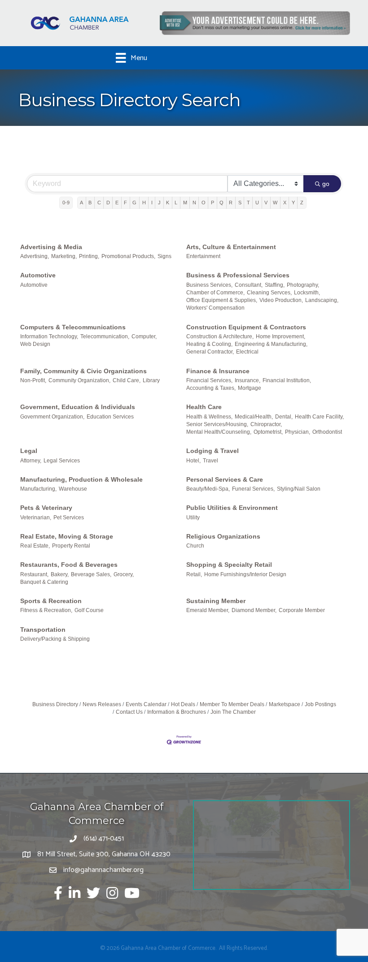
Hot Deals (183, 704)
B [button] (90, 202)
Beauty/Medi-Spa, (208, 489)
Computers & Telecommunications (73, 327)
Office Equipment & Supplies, (221, 300)
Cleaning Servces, (269, 292)
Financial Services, (209, 380)
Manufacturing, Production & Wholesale (81, 479)
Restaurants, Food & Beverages (69, 564)
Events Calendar (146, 704)
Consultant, (249, 285)
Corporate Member (302, 610)
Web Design (35, 344)
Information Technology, (49, 336)
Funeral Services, (253, 489)
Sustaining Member (215, 600)
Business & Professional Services (237, 275)
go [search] (325, 183)
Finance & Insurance (218, 371)
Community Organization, (79, 380)
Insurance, (247, 380)
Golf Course (89, 610)
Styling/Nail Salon (298, 489)
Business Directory (55, 704)
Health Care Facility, (319, 417)
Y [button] (293, 202)
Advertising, (34, 256)
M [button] (185, 202)
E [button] (116, 202)
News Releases (102, 704)
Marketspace (284, 704)
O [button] (204, 202)
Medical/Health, (254, 417)
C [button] (99, 202)
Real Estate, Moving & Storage (66, 536)
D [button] (108, 202)
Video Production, (281, 300)
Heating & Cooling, (209, 344)
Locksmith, (307, 292)
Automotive (38, 275)
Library (151, 380)
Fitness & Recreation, (46, 610)
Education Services (110, 417)
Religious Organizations (223, 536)
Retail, (194, 574)
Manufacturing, (38, 489)
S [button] (239, 202)
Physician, (297, 432)
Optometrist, (268, 432)
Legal (28, 450)
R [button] (230, 202)
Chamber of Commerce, (215, 292)
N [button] (194, 202)
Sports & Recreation (51, 600)
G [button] (134, 202)
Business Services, (209, 285)
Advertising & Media (51, 246)
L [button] (176, 202)
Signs (164, 256)
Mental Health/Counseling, (218, 432)
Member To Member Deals (232, 704)
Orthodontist (327, 432)
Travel (210, 460)
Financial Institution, (287, 380)
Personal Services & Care (224, 479)
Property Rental (71, 546)
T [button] (248, 202)
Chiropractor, (266, 424)
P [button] (212, 202)
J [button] (159, 202)
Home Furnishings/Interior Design (245, 574)
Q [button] (221, 202)
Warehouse (73, 489)
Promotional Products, (128, 256)
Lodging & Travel (212, 450)
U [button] (257, 202)
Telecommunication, (104, 336)
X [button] (284, 202)
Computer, (144, 336)
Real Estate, (35, 546)
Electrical (247, 352)
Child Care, (126, 380)
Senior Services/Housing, (217, 424)
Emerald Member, (207, 610)
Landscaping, (321, 300)
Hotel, (193, 460)
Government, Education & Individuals (77, 406)
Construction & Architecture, (220, 336)
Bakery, (60, 574)
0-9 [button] (66, 202)
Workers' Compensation (215, 308)
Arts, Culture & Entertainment (231, 246)
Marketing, (64, 256)
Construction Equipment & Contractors (246, 327)
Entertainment (203, 256)
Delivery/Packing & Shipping (55, 639)
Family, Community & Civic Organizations (83, 371)
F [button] (125, 202)
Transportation (43, 629)
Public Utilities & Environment (232, 507)
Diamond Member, (254, 610)
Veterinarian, (35, 517)
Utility (193, 517)
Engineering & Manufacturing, (271, 344)
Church (195, 546)
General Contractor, (210, 352)
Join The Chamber (233, 712)
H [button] (144, 202)
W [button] (275, 202)
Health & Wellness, (209, 417)
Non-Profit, (33, 380)
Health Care (204, 406)
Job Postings (320, 704)
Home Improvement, (280, 336)
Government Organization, (52, 417)
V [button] (265, 202)
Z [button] (301, 202)
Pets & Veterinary (46, 507)
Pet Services (68, 517)
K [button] (167, 202)
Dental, (284, 417)
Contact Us (129, 712)
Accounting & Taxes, (211, 388)
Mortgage (249, 388)
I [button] (152, 202)
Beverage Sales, (91, 574)
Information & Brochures (176, 712)
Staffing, (275, 285)
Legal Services (62, 460)
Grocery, (124, 574)
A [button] (81, 202)
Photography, (303, 285)
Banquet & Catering (44, 582)
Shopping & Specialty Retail (229, 564)
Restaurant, (34, 574)
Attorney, (30, 460)
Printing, (89, 256)
